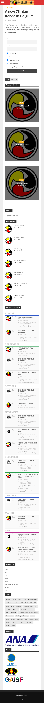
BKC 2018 (33, 603)
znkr (13, 626)
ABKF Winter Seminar (12, 603)
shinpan (22, 622)
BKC (26, 603)
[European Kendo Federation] (11, 659)
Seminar (15, 622)
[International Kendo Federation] (11, 671)
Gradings (14, 80)
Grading (18, 616)
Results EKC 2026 (22, 106)
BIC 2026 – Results (22, 144)
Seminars (12, 57)
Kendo (11, 8)
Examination (9, 616)
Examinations (13, 53)
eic (36, 606)
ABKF (6, 8)
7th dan (8, 599)
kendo (13, 619)
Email (8, 46)
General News (13, 64)
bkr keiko (18, 606)
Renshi (8, 622)
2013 (14, 599)
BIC (22, 603)
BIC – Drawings (22, 183)
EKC (33, 609)
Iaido (32, 616)
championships (28, 606)
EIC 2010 (8, 609)
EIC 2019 (23, 609)
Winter (8, 626)
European (13, 612)
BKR (12, 606)
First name (10, 39)
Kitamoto (20, 619)
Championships (14, 60)
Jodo (7, 619)
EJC (29, 609)
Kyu (26, 619)
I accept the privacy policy (16, 67)
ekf (7, 612)
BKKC (7, 606)
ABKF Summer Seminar (30, 599)
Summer (29, 622)
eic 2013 (15, 609)
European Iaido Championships (28, 612)
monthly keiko (33, 619)
